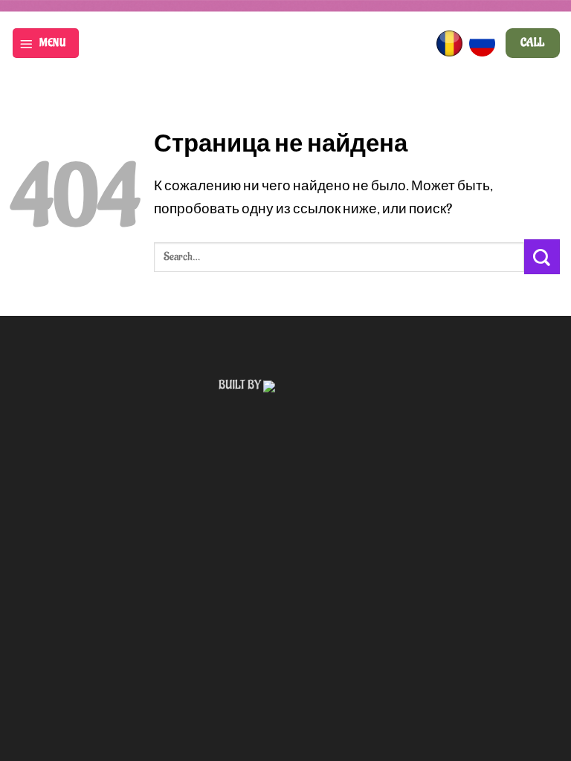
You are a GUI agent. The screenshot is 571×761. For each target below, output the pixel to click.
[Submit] (542, 256)
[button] (46, 42)
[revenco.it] (308, 385)
